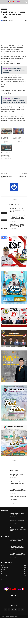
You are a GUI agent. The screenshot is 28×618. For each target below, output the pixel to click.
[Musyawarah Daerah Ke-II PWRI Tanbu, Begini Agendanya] (6, 148)
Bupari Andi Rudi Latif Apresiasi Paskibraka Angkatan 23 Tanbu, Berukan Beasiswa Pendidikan (17, 225)
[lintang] (2, 20)
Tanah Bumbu (8, 5)
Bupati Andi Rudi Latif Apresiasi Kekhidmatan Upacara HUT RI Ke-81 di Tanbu (18, 210)
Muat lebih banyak (13, 503)
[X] (10, 24)
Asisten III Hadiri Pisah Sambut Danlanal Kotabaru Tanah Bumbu (18, 137)
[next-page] (4, 231)
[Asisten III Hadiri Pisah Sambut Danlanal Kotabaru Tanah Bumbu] (18, 131)
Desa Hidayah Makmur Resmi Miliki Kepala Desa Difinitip (6, 176)
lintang (5, 20)
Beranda (3, 5)
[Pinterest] (13, 24)
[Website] (15, 609)
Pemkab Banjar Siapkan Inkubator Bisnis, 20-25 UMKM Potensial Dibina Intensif (18, 491)
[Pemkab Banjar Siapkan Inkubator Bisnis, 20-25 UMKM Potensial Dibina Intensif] (5, 491)
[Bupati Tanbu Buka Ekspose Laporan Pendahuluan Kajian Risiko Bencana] (6, 131)
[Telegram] (12, 609)
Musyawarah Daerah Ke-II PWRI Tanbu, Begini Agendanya (5, 154)
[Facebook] (7, 24)
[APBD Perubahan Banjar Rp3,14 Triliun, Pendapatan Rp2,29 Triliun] (5, 484)
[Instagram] (9, 609)
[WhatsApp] (16, 24)
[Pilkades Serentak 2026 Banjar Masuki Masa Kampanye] (5, 476)
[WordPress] (22, 609)
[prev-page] (2, 231)
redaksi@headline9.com (13, 600)
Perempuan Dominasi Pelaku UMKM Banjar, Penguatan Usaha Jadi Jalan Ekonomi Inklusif (18, 498)
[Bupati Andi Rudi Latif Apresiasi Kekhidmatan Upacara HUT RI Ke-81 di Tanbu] (5, 211)
